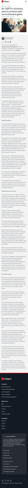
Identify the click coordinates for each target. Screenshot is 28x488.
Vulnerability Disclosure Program (10, 466)
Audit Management (6, 391)
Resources (4, 6)
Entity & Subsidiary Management (9, 396)
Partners (3, 428)
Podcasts (4, 408)
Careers (3, 423)
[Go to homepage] (6, 378)
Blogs (9, 6)
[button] (25, 1)
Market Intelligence (6, 394)
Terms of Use (6, 452)
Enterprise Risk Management (8, 389)
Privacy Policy (6, 450)
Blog (3, 403)
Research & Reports (6, 406)
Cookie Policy (6, 455)
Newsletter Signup (6, 414)
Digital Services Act (7, 457)
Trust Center (6, 464)
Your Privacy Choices (8, 461)
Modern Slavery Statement (9, 469)
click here (17, 50)
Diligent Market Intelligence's (10, 46)
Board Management (6, 386)
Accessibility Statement (8, 471)
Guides (3, 411)
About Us (4, 420)
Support (3, 426)
